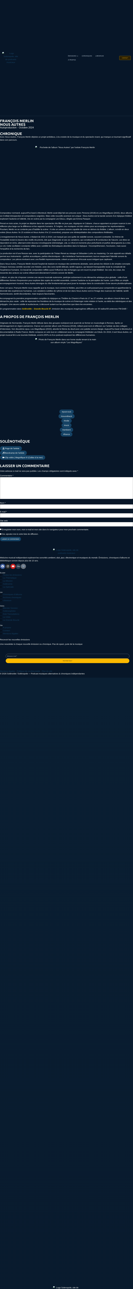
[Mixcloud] (18, 566)
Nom (3, 503)
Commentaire (6, 476)
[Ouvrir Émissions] (77, 56)
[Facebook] (2, 566)
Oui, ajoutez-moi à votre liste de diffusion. (19, 534)
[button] (66, 412)
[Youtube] (13, 566)
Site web (4, 521)
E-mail (3, 512)
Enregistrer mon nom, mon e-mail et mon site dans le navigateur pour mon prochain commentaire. (45, 530)
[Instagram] (7, 566)
